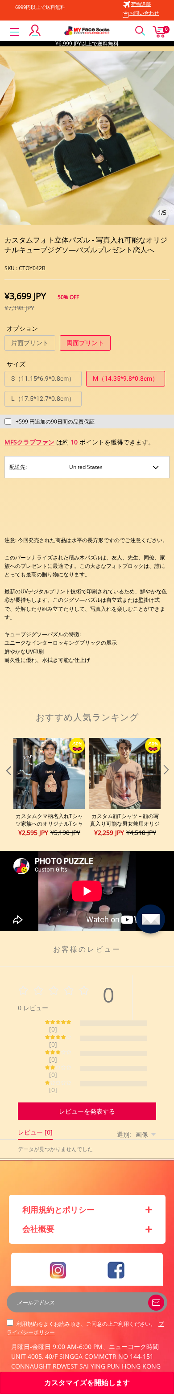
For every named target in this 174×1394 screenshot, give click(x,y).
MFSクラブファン (29, 442)
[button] (7, 788)
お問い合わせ (144, 12)
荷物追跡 (141, 3)
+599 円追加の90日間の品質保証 (55, 421)
